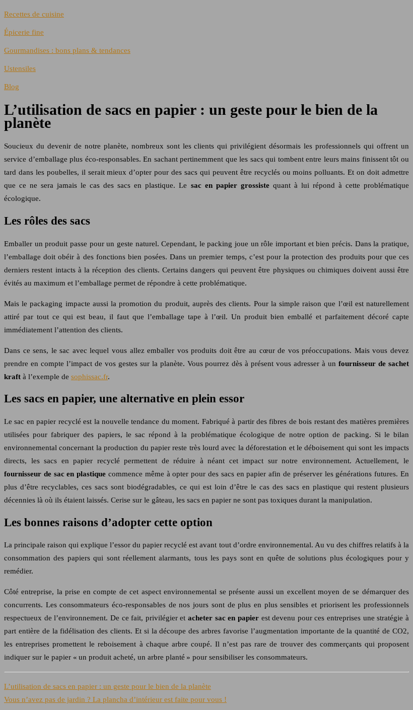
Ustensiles (20, 68)
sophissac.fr (89, 377)
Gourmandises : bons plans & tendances (67, 50)
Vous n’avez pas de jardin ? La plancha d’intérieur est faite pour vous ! (115, 699)
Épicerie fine (24, 32)
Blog (11, 87)
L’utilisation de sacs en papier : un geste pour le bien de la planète (107, 686)
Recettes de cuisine (34, 14)
